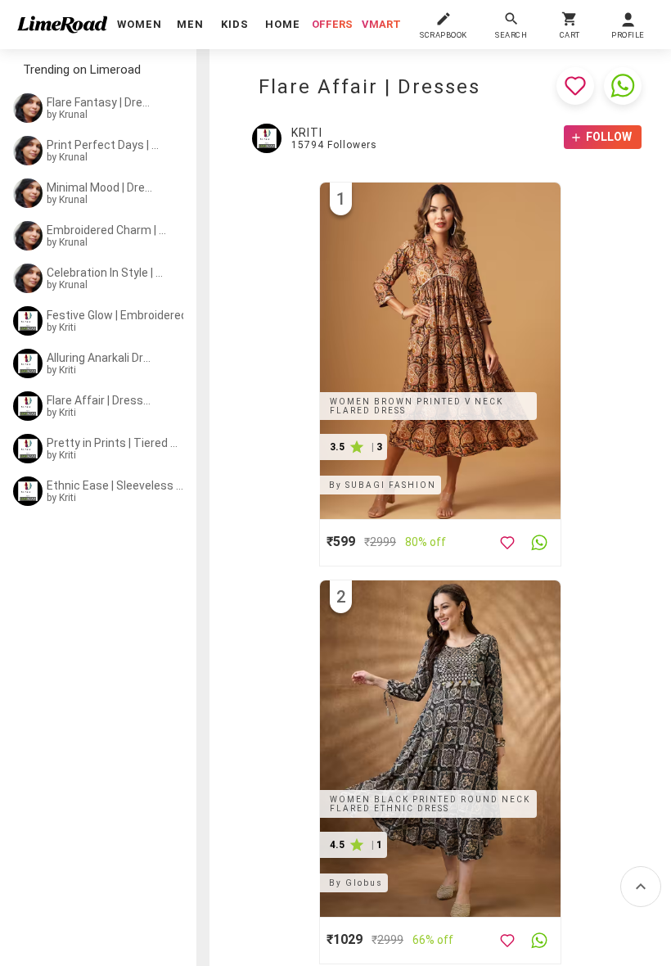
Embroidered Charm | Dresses (109, 230)
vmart (381, 24)
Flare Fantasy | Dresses (100, 102)
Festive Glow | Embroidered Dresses (121, 315)
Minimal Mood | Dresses (100, 187)
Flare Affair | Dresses (100, 400)
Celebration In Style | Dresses (108, 272)
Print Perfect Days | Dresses (106, 144)
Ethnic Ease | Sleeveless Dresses (116, 485)
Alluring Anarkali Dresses (100, 357)
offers (332, 24)
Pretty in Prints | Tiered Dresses (114, 442)
